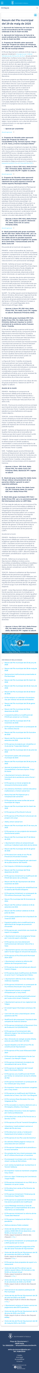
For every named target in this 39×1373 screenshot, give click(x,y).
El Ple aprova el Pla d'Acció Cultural (18, 812)
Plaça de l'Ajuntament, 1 (19, 1341)
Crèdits (19, 1355)
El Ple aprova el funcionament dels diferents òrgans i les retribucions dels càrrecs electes (19, 1033)
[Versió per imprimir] (35, 15)
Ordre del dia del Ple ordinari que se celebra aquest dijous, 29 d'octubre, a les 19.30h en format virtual (20, 1270)
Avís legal (19, 1357)
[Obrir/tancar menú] (19, 8)
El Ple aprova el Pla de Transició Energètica (21, 1122)
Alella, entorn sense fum (14, 822)
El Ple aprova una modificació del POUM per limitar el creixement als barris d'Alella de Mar (20, 1076)
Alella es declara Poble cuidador (17, 1225)
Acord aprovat (7, 132)
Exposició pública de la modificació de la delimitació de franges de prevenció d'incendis (20, 924)
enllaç (13, 1237)
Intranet (19, 1361)
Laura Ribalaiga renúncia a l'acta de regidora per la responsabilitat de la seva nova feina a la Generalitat (20, 1208)
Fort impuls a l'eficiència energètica (18, 866)
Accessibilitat (19, 1359)
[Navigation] (20, 643)
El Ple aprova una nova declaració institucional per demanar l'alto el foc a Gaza (19, 944)
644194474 (32, 1345)
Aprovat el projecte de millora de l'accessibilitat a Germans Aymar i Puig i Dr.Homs (20, 769)
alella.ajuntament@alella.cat (19, 1349)
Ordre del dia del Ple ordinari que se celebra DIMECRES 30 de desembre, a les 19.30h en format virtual (20, 1231)
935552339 (9, 1345)
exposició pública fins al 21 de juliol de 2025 (17, 163)
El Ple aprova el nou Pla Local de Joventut (20, 1138)
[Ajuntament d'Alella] (19, 4)
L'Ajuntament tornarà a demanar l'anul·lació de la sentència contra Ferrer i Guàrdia (20, 777)
